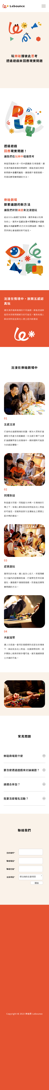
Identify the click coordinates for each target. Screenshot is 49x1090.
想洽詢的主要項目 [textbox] (28, 876)
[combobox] (31, 877)
